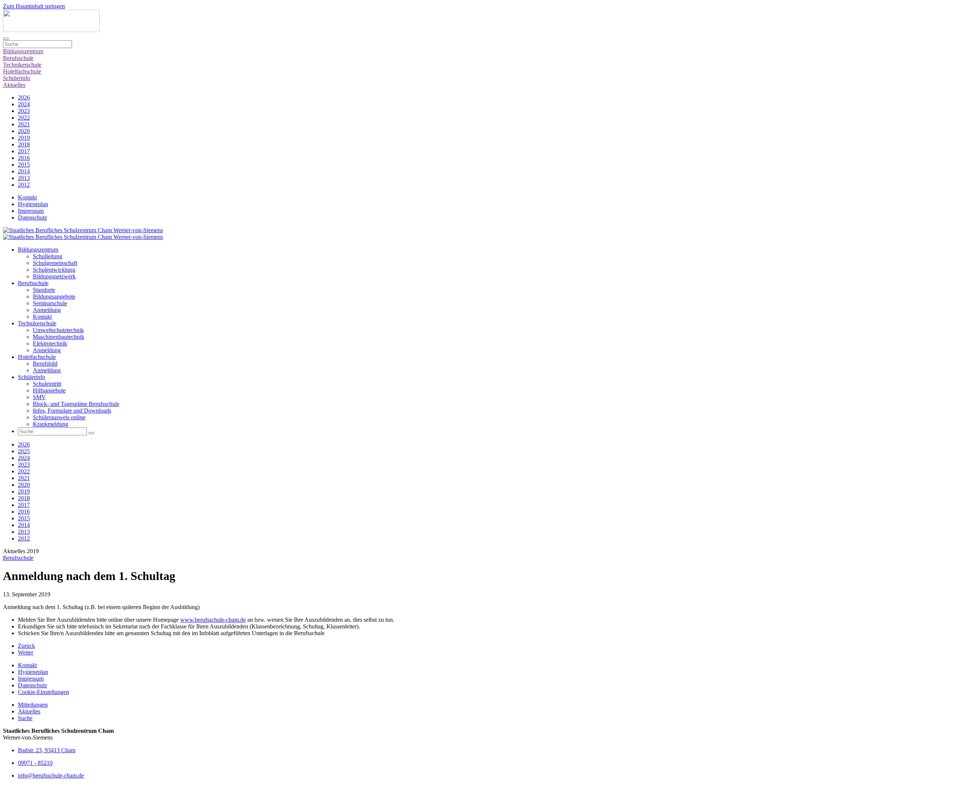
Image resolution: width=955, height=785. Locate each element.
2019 (24, 138)
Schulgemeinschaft (55, 263)
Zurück (26, 646)
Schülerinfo (16, 78)
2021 (24, 124)
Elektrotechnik (50, 343)
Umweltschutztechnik (58, 330)
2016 (24, 158)
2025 (24, 451)
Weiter (25, 652)
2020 (24, 131)
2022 (24, 117)
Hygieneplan (33, 204)
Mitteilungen (33, 705)
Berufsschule (18, 58)
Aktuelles (14, 85)
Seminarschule (50, 303)
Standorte (44, 290)
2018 (24, 144)
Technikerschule (22, 65)
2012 (24, 185)
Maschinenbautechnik (58, 337)
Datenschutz (32, 217)
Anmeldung (47, 310)
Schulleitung (47, 256)
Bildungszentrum (23, 51)
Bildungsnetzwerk (54, 276)
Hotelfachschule (22, 71)
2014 (24, 171)
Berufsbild (45, 363)
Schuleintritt (47, 384)
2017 (24, 151)
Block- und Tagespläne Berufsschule (76, 404)
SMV (39, 397)
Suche (25, 718)
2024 (24, 104)
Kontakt (27, 197)
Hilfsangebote (49, 390)
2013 (24, 178)
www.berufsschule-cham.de (213, 620)
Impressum (31, 211)
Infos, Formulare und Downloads (72, 410)
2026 (24, 97)
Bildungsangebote (54, 296)
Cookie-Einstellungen (43, 692)
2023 (24, 111)
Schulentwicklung (54, 270)
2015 (24, 164)
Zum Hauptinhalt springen (34, 6)
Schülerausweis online (59, 417)
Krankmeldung (50, 424)
